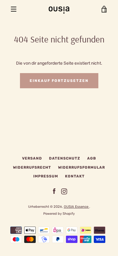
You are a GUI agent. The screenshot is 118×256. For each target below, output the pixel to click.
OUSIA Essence (76, 207)
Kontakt (75, 176)
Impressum (45, 176)
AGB (91, 158)
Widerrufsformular (81, 167)
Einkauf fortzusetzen (59, 81)
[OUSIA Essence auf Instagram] (64, 191)
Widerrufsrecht (32, 167)
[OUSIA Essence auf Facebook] (54, 191)
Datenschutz (64, 158)
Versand (32, 158)
